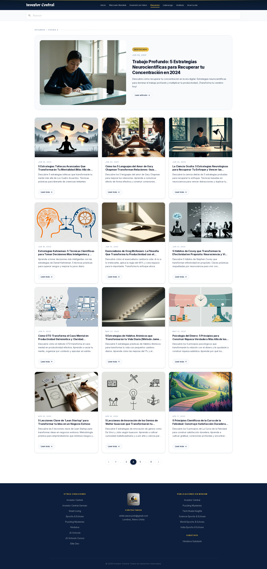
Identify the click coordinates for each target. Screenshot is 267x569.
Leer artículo (142, 95)
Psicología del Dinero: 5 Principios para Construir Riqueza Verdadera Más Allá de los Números (199, 337)
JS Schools (75, 532)
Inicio (103, 5)
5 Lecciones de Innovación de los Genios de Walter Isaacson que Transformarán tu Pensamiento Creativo (131, 422)
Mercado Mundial (117, 5)
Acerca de (192, 5)
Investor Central (75, 500)
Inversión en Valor (138, 5)
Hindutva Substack (192, 541)
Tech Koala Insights (192, 511)
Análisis (180, 5)
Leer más (46, 192)
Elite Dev (74, 543)
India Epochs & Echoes (192, 527)
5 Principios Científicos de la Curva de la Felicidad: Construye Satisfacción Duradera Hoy (199, 422)
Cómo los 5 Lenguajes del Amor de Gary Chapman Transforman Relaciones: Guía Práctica (129, 168)
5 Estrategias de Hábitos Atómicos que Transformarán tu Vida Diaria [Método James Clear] (132, 337)
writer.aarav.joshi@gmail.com (133, 515)
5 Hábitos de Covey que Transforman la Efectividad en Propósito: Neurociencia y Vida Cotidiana (200, 252)
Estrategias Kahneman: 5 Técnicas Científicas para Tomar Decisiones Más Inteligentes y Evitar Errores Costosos (66, 252)
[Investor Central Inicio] (40, 5)
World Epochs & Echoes (192, 521)
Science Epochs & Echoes (192, 516)
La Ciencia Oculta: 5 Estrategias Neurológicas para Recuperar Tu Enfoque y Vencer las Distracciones (200, 168)
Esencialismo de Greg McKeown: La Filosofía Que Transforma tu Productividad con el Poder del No (132, 252)
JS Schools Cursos (74, 538)
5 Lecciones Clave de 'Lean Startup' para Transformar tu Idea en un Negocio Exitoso (64, 422)
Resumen (155, 5)
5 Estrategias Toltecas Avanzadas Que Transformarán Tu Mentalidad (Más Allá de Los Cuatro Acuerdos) (64, 168)
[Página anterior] (108, 462)
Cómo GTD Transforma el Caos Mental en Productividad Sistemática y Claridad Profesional (63, 337)
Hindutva (74, 527)
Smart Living (75, 511)
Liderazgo (168, 5)
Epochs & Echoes (75, 516)
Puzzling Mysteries (74, 521)
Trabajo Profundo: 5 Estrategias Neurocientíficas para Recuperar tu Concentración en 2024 (168, 67)
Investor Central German (75, 505)
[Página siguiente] (158, 462)
